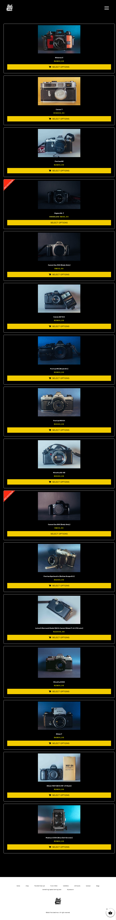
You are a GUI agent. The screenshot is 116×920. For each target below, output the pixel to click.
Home (18, 886)
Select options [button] (60, 67)
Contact (88, 886)
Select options (59, 223)
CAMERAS (66, 886)
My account (70, 889)
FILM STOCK (53, 886)
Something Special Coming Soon (51, 889)
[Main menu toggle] (106, 8)
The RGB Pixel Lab (39, 886)
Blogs (97, 886)
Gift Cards (77, 886)
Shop (27, 886)
